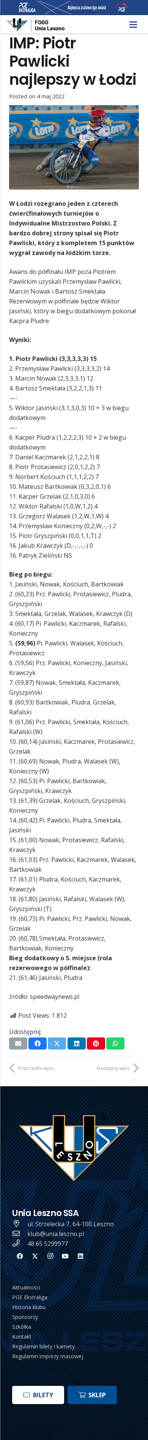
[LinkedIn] (80, 1256)
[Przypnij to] (96, 1043)
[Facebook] (19, 1256)
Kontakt (21, 1336)
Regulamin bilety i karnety (43, 1346)
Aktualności (26, 1287)
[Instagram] (50, 1256)
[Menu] (133, 24)
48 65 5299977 (47, 1243)
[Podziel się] (37, 1043)
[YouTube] (65, 1256)
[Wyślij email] (18, 1043)
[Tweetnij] (57, 1043)
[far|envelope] (19, 1234)
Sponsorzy (25, 1316)
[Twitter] (35, 1256)
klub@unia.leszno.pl (55, 1234)
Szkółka (21, 1326)
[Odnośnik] (36, 24)
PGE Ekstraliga (29, 1297)
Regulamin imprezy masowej (47, 1356)
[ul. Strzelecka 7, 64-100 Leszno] (19, 1224)
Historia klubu (29, 1307)
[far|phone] (19, 1244)
